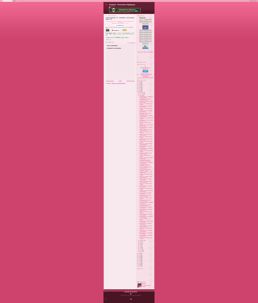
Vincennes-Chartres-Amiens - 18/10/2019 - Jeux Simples (145, 160)
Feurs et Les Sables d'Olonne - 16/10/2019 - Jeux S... (145, 170)
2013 (139, 260)
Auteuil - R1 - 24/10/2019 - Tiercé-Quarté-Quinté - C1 (145, 130)
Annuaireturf (145, 76)
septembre (141, 240)
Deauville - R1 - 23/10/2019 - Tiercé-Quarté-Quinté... (146, 135)
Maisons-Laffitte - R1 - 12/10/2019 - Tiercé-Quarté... (145, 186)
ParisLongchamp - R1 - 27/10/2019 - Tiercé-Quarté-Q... (146, 116)
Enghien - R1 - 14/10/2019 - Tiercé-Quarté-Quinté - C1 (145, 177)
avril (140, 247)
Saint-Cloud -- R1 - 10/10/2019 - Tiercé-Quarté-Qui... (145, 196)
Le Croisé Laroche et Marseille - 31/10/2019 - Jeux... (145, 99)
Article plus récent (110, 80)
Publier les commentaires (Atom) (118, 83)
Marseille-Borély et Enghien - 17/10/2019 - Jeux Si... (144, 165)
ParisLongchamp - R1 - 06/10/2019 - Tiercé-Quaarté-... (146, 214)
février (140, 250)
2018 (139, 253)
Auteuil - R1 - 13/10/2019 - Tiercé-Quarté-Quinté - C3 (145, 182)
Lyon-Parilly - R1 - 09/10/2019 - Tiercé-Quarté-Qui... (145, 200)
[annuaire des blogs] (145, 66)
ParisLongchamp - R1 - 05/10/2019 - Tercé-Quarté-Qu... (146, 217)
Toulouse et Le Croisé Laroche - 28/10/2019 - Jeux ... (145, 113)
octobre (141, 95)
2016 (139, 256)
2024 (139, 84)
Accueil (120, 80)
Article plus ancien (131, 80)
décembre (141, 92)
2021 (139, 88)
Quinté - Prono (132, 42)
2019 (139, 91)
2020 (139, 90)
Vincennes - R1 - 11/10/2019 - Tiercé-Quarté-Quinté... (146, 191)
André (144, 283)
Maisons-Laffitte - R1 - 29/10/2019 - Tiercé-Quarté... (145, 106)
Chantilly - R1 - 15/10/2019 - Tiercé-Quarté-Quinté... (145, 172)
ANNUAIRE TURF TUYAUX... (145, 73)
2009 (139, 266)
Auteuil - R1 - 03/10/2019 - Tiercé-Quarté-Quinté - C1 (145, 226)
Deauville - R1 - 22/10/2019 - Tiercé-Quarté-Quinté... (146, 139)
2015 (139, 257)
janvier (140, 251)
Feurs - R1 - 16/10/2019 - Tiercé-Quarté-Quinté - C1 (145, 167)
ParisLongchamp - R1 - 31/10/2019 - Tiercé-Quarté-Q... (146, 97)
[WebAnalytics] (131, 301)
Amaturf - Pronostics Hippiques (122, 5)
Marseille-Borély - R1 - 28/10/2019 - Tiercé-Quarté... (146, 111)
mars (140, 248)
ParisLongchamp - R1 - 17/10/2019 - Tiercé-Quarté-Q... (146, 163)
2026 (139, 81)
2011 (139, 263)
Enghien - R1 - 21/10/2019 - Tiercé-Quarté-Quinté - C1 (145, 144)
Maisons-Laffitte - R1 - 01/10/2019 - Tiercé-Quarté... (145, 236)
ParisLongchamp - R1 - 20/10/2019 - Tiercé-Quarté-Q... (146, 149)
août (140, 241)
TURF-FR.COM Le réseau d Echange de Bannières (131, 295)
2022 (139, 87)
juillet (140, 243)
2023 (139, 85)
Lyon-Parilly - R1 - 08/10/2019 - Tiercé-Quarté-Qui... (145, 205)
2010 (139, 264)
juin (140, 244)
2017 (139, 254)
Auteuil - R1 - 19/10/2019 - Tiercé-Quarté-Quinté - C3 (145, 153)
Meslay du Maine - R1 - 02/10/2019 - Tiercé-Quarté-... (146, 231)
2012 (139, 261)
